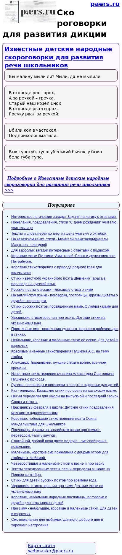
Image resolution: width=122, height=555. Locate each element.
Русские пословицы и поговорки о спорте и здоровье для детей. (65, 385)
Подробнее (57, 181)
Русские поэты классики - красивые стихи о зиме (52, 290)
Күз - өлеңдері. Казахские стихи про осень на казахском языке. (64, 391)
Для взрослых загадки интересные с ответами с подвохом (60, 250)
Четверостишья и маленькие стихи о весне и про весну (57, 463)
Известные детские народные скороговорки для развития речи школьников (58, 57)
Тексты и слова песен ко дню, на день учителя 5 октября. (59, 233)
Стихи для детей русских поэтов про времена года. (54, 480)
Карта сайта (41, 545)
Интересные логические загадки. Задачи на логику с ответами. (64, 217)
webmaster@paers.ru (50, 551)
